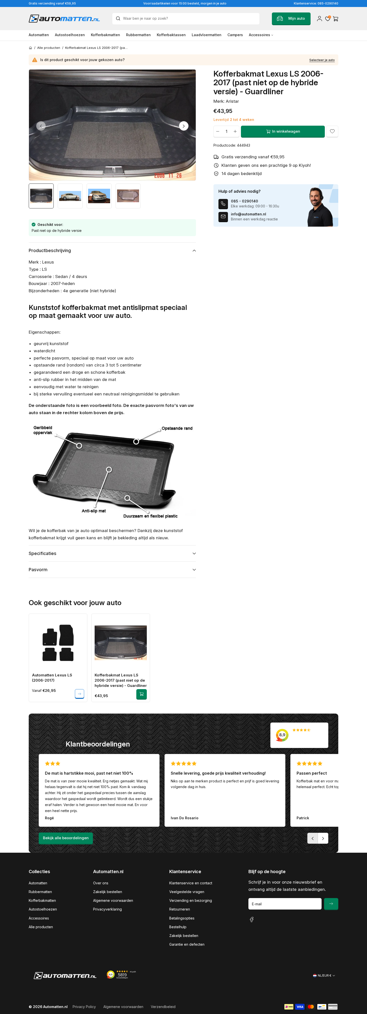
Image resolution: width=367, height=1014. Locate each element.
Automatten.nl (55, 1007)
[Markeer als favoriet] (332, 131)
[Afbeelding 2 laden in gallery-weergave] (70, 196)
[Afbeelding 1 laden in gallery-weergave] (41, 196)
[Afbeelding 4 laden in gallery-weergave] (128, 196)
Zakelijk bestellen (107, 892)
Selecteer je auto (322, 60)
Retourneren (179, 909)
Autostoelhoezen (43, 909)
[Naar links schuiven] (41, 126)
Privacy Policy (84, 1007)
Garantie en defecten (186, 944)
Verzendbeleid (163, 1007)
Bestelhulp (177, 927)
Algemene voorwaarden (113, 900)
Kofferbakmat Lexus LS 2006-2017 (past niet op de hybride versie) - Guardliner (121, 680)
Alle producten (41, 927)
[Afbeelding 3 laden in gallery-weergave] (99, 196)
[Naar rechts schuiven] (183, 126)
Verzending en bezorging (190, 900)
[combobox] (185, 18)
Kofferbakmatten (42, 900)
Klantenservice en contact (190, 883)
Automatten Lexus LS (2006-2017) (52, 678)
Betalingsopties (181, 918)
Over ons (100, 883)
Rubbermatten (40, 892)
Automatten (38, 883)
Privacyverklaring (107, 909)
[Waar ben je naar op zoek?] (119, 18)
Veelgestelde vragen (186, 892)
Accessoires (39, 918)
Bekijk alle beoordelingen (66, 837)
